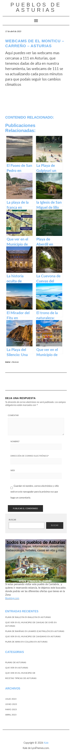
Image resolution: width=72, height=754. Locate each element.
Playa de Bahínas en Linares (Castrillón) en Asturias (34, 631)
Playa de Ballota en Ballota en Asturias (28, 617)
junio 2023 (11, 704)
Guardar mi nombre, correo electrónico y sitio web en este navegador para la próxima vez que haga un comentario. (34, 492)
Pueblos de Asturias (36, 7)
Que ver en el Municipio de (20, 673)
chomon (15, 362)
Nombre (15, 441)
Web (12, 470)
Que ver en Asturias (16, 668)
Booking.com (12, 598)
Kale (46, 743)
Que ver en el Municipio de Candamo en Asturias (33, 636)
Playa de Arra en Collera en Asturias (26, 642)
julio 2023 (10, 699)
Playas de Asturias (15, 662)
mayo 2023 (11, 709)
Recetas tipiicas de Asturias (21, 678)
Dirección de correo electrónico (29, 456)
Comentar (13, 415)
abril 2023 (10, 715)
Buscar (12, 520)
